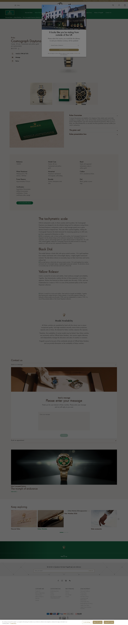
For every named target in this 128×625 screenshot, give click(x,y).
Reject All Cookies (98, 622)
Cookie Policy (13, 623)
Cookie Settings (86, 622)
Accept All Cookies (109, 622)
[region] (64, 622)
